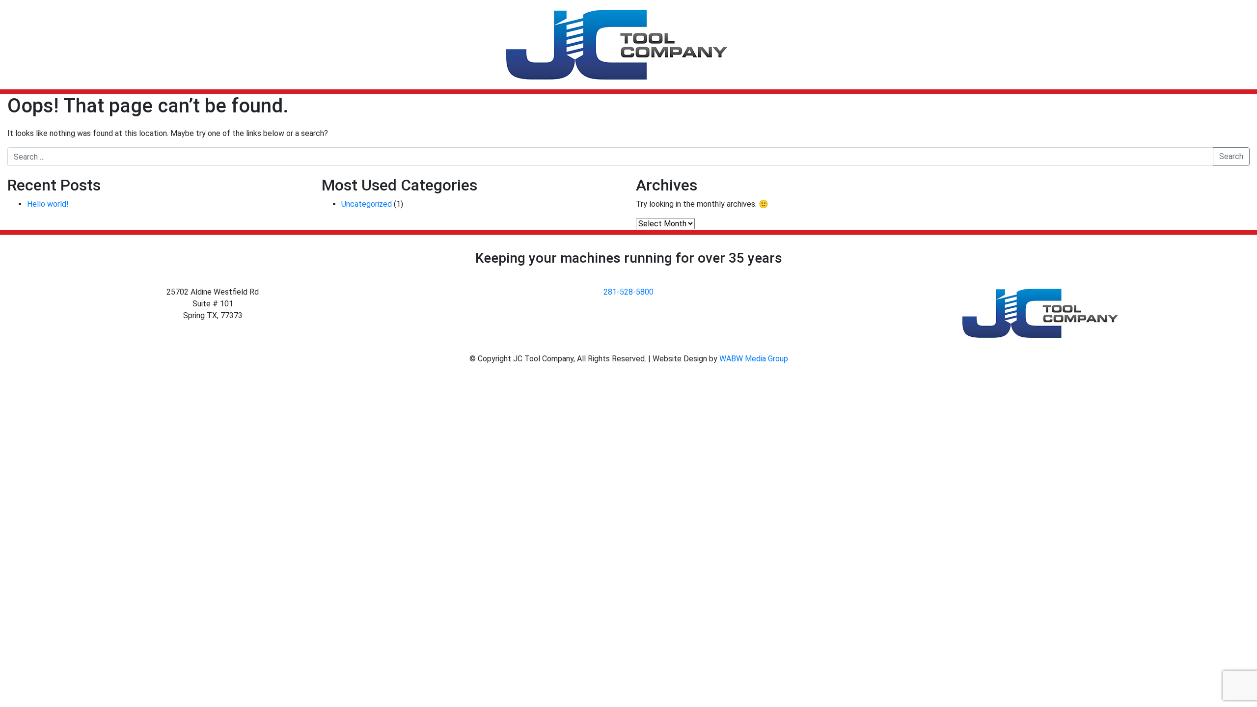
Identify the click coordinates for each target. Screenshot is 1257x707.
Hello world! (48, 204)
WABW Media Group (753, 358)
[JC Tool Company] (616, 44)
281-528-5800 (628, 292)
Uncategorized (366, 204)
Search (1231, 156)
